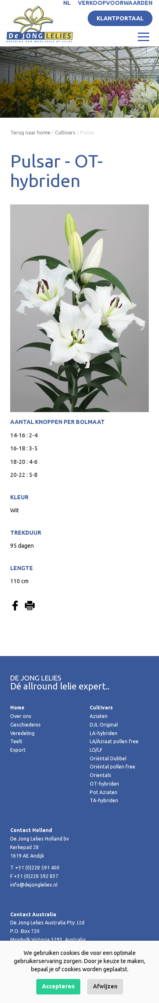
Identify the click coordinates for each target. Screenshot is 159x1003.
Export (18, 750)
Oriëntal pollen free (112, 766)
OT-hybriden (104, 783)
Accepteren (58, 986)
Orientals (100, 775)
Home (17, 707)
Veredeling (22, 733)
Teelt (16, 741)
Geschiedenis (25, 724)
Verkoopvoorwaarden (115, 3)
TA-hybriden (104, 800)
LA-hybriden (103, 733)
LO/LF (96, 750)
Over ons (20, 716)
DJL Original (104, 724)
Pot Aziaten (103, 792)
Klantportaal (120, 18)
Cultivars (65, 132)
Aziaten (99, 716)
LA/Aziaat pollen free (114, 741)
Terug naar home (30, 132)
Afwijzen (105, 986)
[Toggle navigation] (143, 36)
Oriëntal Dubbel (108, 758)
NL (67, 3)
